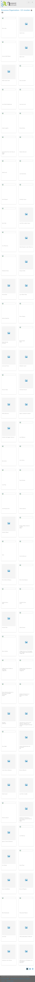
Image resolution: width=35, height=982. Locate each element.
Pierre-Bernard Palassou (6, 579)
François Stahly (22, 270)
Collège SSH (4, 670)
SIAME (21, 725)
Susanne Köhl (4, 627)
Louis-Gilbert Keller (23, 294)
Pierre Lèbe (4, 28)
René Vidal (4, 223)
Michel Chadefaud (5, 318)
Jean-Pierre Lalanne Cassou (25, 223)
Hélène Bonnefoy (5, 413)
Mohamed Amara (5, 270)
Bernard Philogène (23, 889)
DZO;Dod (4, 343)
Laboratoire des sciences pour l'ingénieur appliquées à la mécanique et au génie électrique (26, 723)
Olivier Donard (22, 627)
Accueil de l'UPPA (5, 978)
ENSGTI (3, 695)
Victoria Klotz (4, 294)
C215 (21, 603)
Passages (4, 722)
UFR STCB (21, 962)
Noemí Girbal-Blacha (6, 889)
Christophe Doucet (23, 389)
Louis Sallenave (22, 437)
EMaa (21, 527)
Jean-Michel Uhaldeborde (7, 104)
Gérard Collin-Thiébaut (6, 56)
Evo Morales (4, 865)
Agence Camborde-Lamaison (25, 413)
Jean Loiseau (22, 460)
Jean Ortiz (4, 936)
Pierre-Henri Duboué (24, 579)
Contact (3, 980)
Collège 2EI (22, 670)
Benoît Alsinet (22, 340)
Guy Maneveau (5, 245)
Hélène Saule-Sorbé (6, 80)
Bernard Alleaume (23, 770)
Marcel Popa (22, 865)
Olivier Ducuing (5, 342)
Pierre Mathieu (22, 316)
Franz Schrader (22, 480)
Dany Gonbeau (5, 651)
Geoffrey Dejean (5, 532)
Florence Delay (5, 389)
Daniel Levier (4, 172)
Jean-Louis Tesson (5, 365)
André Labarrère (23, 508)
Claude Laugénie (5, 128)
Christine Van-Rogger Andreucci (8, 437)
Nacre (21, 341)
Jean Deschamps (23, 173)
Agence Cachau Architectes (7, 841)
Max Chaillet (4, 746)
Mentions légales (10, 980)
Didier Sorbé (22, 56)
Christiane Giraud (23, 199)
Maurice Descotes (23, 151)
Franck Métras (22, 128)
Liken (3, 554)
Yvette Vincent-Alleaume (7, 770)
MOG (3, 603)
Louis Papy (4, 484)
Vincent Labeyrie (5, 817)
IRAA (20, 696)
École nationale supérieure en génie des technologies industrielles (7, 693)
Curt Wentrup (22, 835)
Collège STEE (22, 653)
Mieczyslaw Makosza (24, 912)
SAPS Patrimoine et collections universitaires (20, 978)
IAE (20, 748)
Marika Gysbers (5, 602)
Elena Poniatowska (5, 912)
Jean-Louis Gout (23, 104)
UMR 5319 (4, 723)
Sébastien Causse (23, 365)
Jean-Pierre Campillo (23, 793)
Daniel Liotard (4, 793)
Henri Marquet (5, 199)
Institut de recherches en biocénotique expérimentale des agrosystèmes (26, 818)
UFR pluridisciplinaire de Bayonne (26, 936)
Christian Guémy (23, 602)
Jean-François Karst (6, 508)
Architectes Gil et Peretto (7, 960)
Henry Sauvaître (23, 80)
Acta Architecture (23, 556)
